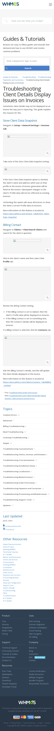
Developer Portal (9, 687)
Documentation (8, 657)
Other (5, 593)
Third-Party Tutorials (10, 552)
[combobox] (27, 20)
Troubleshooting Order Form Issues (23, 392)
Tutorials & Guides (10, 654)
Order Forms (8, 572)
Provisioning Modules (11, 578)
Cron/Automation (9, 596)
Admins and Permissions (12, 557)
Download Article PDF (13, 526)
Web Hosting (34, 621)
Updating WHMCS (9, 549)
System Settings (9, 588)
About (6, 723)
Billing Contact (12, 225)
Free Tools (6, 671)
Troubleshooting (29, 77)
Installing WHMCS (9, 565)
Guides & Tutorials (10, 77)
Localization (7, 567)
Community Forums (10, 651)
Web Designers (35, 634)
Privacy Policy (16, 723)
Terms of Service (29, 723)
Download (6, 680)
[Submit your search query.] (6, 20)
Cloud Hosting (35, 630)
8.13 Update (7, 601)
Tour (4, 621)
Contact (32, 660)
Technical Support (9, 647)
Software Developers (38, 627)
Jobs (36, 657)
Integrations (7, 627)
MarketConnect (8, 570)
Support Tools (8, 585)
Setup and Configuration (12, 583)
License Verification (37, 671)
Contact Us (6, 660)
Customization (8, 562)
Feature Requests (9, 683)
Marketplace (7, 674)
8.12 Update (7, 598)
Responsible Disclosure (39, 683)
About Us (33, 647)
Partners (5, 677)
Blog (31, 651)
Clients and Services (10, 560)
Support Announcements (12, 544)
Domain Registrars (37, 624)
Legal (40, 723)
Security (6, 580)
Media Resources (36, 674)
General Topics (8, 547)
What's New (7, 630)
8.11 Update (7, 554)
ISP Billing (33, 637)
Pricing (5, 634)
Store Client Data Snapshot (20, 120)
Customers (33, 654)
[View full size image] (27, 145)
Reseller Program (36, 680)
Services (5, 624)
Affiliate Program (36, 677)
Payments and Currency (11, 575)
